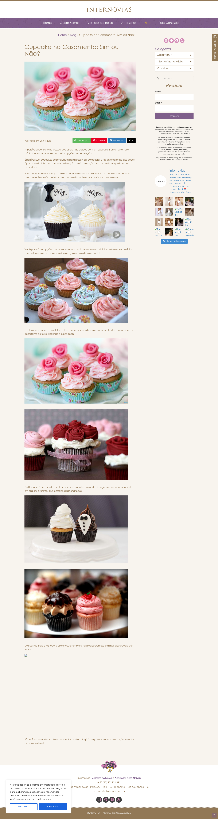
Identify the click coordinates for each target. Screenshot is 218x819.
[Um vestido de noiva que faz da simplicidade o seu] (159, 222)
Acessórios (128, 22)
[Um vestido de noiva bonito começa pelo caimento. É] (169, 201)
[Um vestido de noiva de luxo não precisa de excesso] (189, 201)
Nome (158, 91)
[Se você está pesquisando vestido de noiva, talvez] (159, 212)
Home (47, 22)
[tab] (174, 55)
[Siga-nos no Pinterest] (106, 800)
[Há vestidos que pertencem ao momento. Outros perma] (169, 212)
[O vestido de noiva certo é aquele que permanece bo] (159, 201)
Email (158, 103)
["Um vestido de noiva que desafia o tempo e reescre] (179, 212)
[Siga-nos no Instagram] (99, 800)
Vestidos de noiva (100, 22)
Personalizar (24, 807)
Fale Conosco (169, 22)
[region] (38, 796)
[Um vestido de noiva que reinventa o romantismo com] (169, 222)
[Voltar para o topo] (214, 815)
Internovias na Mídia (170, 61)
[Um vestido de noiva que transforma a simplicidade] (179, 222)
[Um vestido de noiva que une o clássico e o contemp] (179, 232)
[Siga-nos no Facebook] (112, 800)
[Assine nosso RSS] (119, 800)
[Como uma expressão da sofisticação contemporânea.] (189, 232)
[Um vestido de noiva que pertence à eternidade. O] (189, 212)
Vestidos (162, 68)
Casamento (164, 55)
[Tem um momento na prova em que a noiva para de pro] (179, 201)
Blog (147, 22)
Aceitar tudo (52, 807)
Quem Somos (69, 22)
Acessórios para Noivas (128, 778)
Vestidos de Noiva (102, 778)
